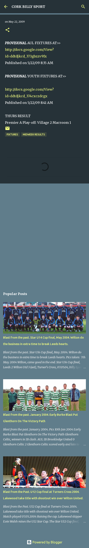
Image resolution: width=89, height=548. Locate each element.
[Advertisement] (44, 234)
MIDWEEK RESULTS (34, 134)
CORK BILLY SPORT (28, 7)
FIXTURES (12, 134)
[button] (7, 30)
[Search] (83, 7)
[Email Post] (7, 130)
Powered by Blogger (47, 542)
